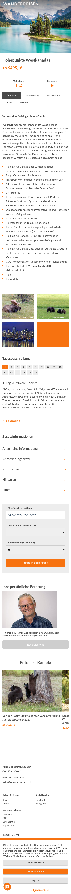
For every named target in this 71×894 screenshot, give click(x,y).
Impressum (8, 825)
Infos (9, 102)
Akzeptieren (35, 871)
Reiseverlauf (53, 95)
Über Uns (7, 814)
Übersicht (12, 95)
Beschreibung (32, 95)
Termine (24, 102)
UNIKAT (15, 835)
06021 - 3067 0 (11, 771)
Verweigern (35, 862)
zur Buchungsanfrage (35, 562)
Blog (4, 799)
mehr (35, 880)
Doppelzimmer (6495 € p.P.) (22, 525)
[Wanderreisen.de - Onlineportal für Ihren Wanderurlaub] (35, 758)
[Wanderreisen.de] (20, 4)
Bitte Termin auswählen (20, 508)
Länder (6, 803)
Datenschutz (8, 821)
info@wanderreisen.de (17, 782)
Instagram (41, 803)
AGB (4, 818)
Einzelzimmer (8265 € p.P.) (21, 542)
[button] (65, 4)
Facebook (40, 799)
